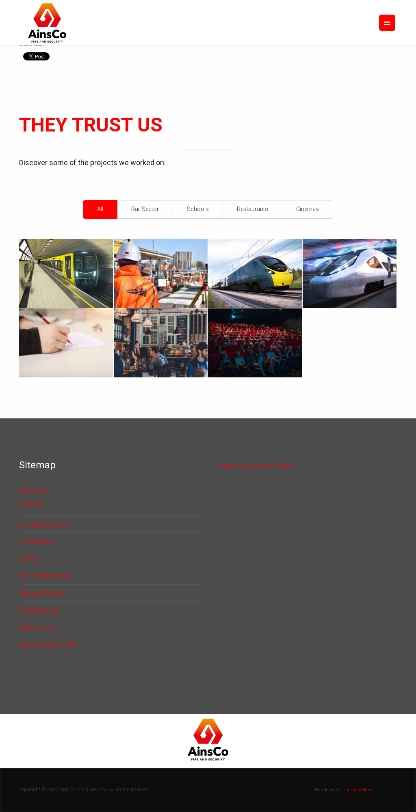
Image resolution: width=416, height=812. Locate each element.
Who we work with (48, 644)
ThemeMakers (357, 790)
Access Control (43, 524)
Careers (31, 504)
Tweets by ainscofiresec (255, 465)
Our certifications (46, 575)
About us (33, 490)
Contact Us (36, 541)
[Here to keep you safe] (47, 22)
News (28, 558)
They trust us (39, 610)
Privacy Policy (42, 593)
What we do (37, 627)
